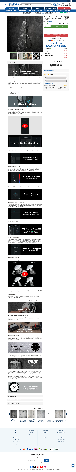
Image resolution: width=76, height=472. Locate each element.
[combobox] (35, 5)
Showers (15, 10)
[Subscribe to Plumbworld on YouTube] (41, 466)
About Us (15, 430)
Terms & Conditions (61, 441)
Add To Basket (59, 26)
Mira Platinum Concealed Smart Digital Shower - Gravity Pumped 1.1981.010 (41, 420)
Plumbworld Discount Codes (15, 443)
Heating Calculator (45, 435)
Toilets (41, 10)
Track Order (31, 432)
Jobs (15, 435)
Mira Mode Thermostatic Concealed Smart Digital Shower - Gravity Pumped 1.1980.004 (13, 420)
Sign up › (47, 460)
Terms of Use (61, 437)
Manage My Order (31, 430)
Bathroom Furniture (31, 10)
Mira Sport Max (33, 377)
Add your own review (59, 83)
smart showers (38, 239)
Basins (45, 10)
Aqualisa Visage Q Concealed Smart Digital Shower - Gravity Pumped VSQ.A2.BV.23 (32, 420)
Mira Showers (23, 78)
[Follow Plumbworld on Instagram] (44, 466)
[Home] (7, 15)
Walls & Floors (67, 10)
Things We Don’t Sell (15, 439)
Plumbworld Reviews (15, 444)
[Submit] (22, 4)
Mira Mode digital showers (12, 77)
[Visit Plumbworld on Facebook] (31, 466)
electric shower (19, 376)
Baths (38, 10)
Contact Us (60, 0)
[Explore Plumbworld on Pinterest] (38, 466)
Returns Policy (61, 430)
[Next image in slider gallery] (41, 56)
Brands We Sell (15, 437)
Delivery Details (45, 430)
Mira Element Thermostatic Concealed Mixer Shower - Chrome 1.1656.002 (50, 420)
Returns (64, 0)
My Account (31, 434)
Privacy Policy (61, 435)
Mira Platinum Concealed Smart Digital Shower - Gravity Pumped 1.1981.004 (23, 420)
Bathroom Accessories (59, 10)
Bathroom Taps (50, 10)
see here (58, 36)
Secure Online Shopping (45, 434)
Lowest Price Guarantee (16, 441)
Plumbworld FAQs (45, 432)
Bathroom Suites (9, 10)
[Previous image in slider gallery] (8, 56)
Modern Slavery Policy (61, 432)
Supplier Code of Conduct (61, 439)
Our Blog (15, 434)
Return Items (31, 435)
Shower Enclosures (22, 10)
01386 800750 (56, 4)
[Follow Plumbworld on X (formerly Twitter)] (34, 466)
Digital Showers (14, 15)
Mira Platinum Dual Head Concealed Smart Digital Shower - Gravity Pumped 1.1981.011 (59, 420)
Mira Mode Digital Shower (14, 378)
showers (16, 78)
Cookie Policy (61, 434)
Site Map (45, 437)
